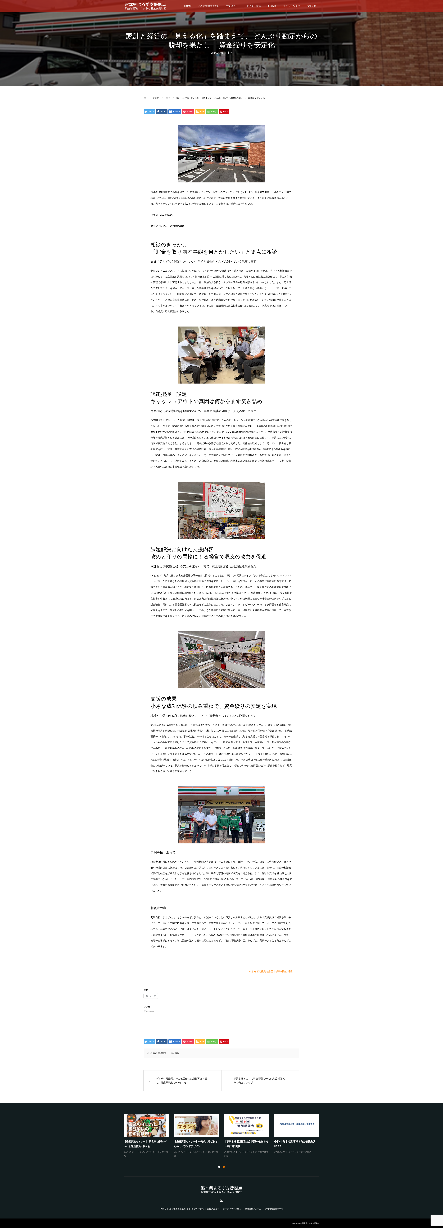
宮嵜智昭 (162, 1053)
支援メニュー (233, 6)
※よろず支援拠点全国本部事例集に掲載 (270, 971)
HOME (188, 6)
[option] (224, 1136)
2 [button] (224, 1167)
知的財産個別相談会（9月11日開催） (194, 1141)
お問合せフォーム (253, 1209)
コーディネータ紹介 (232, 1209)
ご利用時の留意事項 (274, 1209)
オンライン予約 (291, 6)
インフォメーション (147, 1152)
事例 (229, 52)
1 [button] (219, 1167)
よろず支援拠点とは (209, 6)
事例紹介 (272, 6)
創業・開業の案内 (285, 1156)
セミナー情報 (254, 6)
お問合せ (311, 6)
